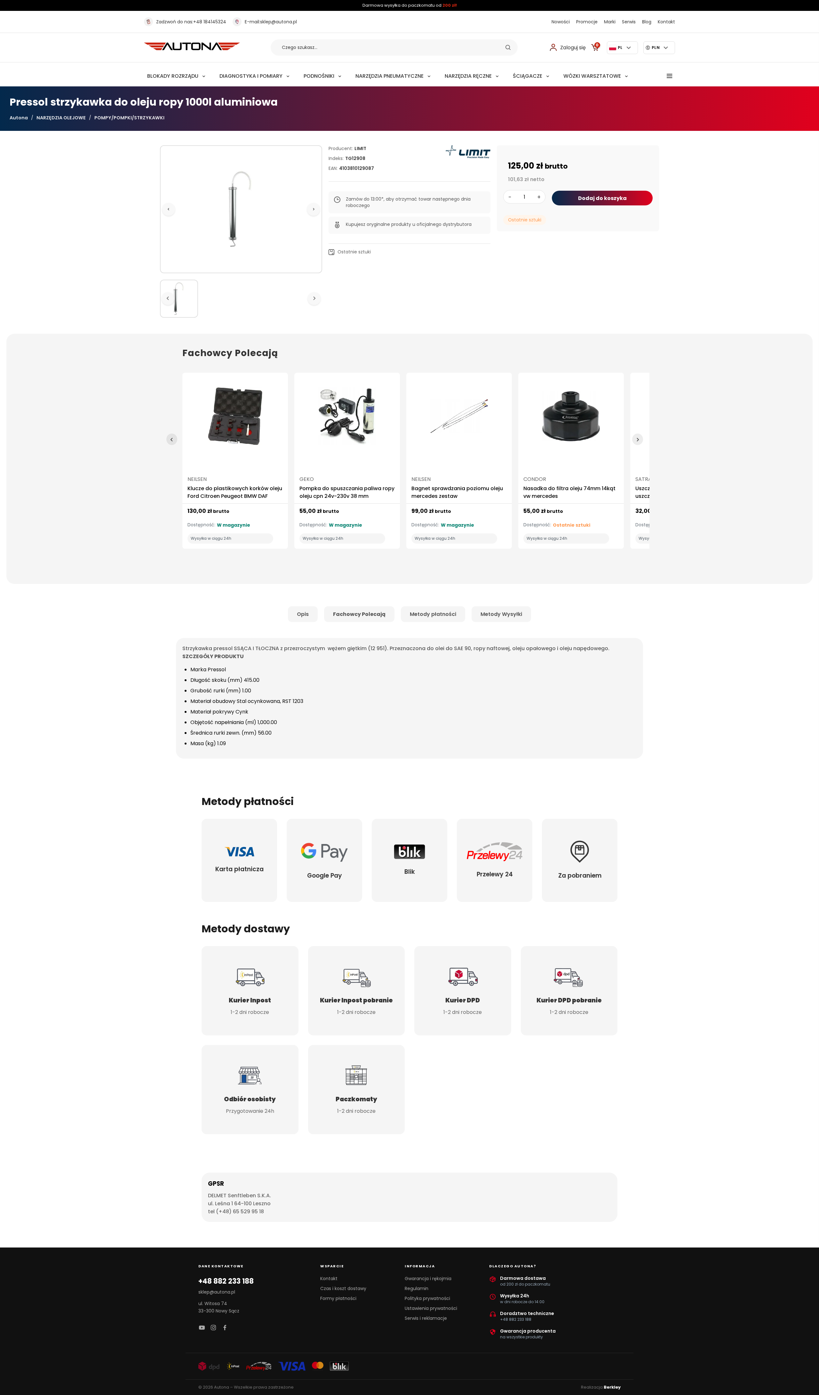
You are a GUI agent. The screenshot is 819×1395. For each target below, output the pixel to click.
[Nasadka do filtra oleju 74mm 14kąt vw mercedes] (571, 418)
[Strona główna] (192, 48)
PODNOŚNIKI (319, 76)
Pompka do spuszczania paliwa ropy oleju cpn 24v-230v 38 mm (346, 492)
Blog (646, 22)
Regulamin (416, 1288)
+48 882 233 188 (226, 1281)
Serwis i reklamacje (426, 1318)
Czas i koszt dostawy (343, 1288)
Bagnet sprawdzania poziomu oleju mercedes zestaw (457, 492)
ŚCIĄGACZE (527, 76)
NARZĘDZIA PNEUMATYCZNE (389, 76)
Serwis (629, 22)
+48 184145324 (191, 22)
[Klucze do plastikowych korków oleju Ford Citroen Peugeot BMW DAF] (235, 418)
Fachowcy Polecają (359, 614)
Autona (19, 118)
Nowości (561, 22)
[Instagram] (213, 1328)
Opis (303, 614)
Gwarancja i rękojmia (428, 1278)
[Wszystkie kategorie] (669, 76)
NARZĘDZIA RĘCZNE (468, 76)
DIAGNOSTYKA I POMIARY (250, 76)
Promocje (587, 22)
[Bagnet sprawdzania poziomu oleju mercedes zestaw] (459, 418)
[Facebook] (224, 1328)
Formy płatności (338, 1298)
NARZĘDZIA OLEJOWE (61, 118)
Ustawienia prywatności (431, 1308)
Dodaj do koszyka (602, 198)
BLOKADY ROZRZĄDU (172, 76)
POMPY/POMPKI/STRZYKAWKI (129, 118)
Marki (610, 22)
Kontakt (666, 22)
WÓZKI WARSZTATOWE (592, 76)
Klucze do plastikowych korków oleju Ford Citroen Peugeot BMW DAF (234, 492)
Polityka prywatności (427, 1298)
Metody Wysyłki (501, 614)
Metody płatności (433, 614)
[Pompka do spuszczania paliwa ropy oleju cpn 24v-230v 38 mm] (347, 418)
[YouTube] (201, 1328)
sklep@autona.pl (271, 22)
